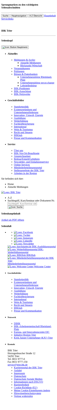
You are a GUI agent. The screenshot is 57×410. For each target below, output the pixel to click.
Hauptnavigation (19, 16)
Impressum (19, 373)
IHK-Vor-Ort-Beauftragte (26, 153)
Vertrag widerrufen (23, 396)
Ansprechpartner (22, 156)
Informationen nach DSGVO (28, 381)
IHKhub (18, 135)
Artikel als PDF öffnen (12, 220)
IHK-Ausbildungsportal (44, 246)
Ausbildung (20, 118)
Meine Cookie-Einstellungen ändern (32, 390)
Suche (5, 16)
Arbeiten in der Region (25, 173)
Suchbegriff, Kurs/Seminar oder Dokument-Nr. (31, 200)
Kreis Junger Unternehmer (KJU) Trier (33, 337)
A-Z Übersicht (35, 16)
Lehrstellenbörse (28, 85)
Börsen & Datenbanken (26, 74)
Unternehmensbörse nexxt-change (37, 82)
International (20, 126)
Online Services (22, 164)
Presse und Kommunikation (28, 138)
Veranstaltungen (22, 68)
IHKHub (30, 255)
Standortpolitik (21, 106)
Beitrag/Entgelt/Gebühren (27, 159)
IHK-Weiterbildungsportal (26, 251)
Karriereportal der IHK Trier (28, 367)
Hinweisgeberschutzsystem (27, 393)
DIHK (17, 323)
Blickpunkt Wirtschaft (31, 65)
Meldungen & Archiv (24, 60)
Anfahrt (18, 370)
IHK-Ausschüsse (22, 91)
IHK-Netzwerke (22, 94)
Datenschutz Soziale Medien (28, 379)
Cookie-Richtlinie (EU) (25, 387)
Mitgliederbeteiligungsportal (28, 167)
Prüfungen (19, 71)
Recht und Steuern (23, 132)
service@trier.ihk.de (18, 364)
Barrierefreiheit (21, 384)
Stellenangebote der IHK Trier (29, 170)
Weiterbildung (21, 121)
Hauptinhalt (50, 15)
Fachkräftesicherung (24, 123)
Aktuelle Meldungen (30, 62)
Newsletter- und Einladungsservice (31, 162)
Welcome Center (42, 266)
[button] (32, 197)
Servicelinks (7, 18)
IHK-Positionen (22, 88)
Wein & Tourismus (23, 129)
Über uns (18, 150)
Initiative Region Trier (25, 335)
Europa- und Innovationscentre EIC (32, 332)
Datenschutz (20, 376)
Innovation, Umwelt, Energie (28, 115)
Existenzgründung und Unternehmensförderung (26, 111)
